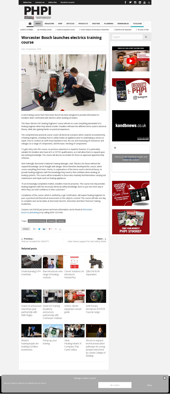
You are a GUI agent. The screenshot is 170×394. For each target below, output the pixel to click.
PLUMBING (108, 23)
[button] (164, 378)
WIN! (60, 23)
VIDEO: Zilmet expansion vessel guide (72, 308)
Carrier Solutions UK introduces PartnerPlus (89, 29)
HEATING (96, 23)
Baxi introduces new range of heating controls (53, 274)
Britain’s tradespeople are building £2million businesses (30, 345)
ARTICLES (70, 23)
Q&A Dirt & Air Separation (117, 29)
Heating (51, 221)
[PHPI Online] (37, 12)
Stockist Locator (68, 2)
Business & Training (37, 221)
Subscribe (52, 2)
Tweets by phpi (131, 158)
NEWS (38, 23)
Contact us (39, 2)
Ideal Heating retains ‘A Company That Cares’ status (72, 345)
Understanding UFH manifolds (31, 273)
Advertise (27, 2)
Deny (149, 385)
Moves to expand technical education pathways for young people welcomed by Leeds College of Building (95, 348)
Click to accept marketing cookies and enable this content (131, 158)
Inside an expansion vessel (60, 29)
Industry (61, 221)
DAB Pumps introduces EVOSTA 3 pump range (95, 308)
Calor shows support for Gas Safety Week (87, 240)
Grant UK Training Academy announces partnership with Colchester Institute (52, 312)
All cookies (115, 385)
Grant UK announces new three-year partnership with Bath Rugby (31, 310)
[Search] (146, 36)
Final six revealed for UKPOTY (35, 240)
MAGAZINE (49, 23)
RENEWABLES (123, 23)
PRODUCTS (83, 23)
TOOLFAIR (137, 23)
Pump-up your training (50, 342)
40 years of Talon (138, 29)
